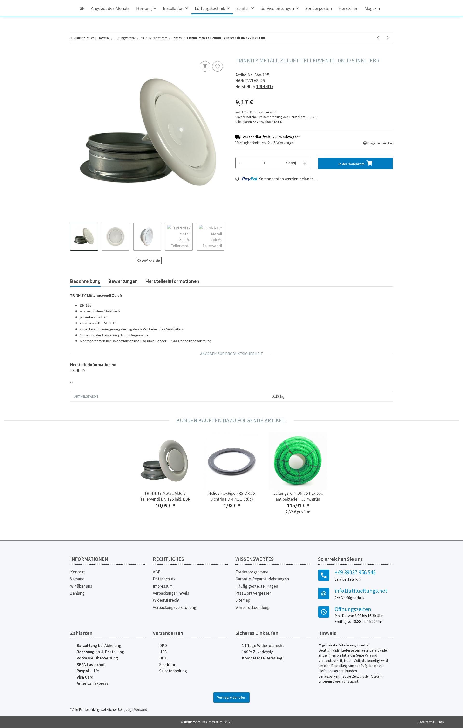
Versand (270, 112)
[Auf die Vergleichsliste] (205, 66)
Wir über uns (81, 586)
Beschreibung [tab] (85, 281)
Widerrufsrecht (166, 600)
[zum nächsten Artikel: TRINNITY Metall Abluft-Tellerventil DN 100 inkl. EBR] (388, 38)
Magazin (372, 8)
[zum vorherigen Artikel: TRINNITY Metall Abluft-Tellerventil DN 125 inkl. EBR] (378, 38)
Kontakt (77, 572)
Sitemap (242, 600)
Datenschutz (164, 579)
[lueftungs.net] (82, 8)
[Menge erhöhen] (305, 163)
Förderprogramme (251, 572)
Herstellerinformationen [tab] (172, 281)
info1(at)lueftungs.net (361, 590)
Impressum (163, 586)
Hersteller (348, 8)
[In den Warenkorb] (74, 54)
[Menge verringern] (241, 163)
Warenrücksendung (252, 607)
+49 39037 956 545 (355, 572)
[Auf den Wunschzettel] (217, 66)
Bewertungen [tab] (123, 281)
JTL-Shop (438, 722)
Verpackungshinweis (171, 593)
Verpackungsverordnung (174, 607)
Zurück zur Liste (84, 38)
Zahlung (77, 593)
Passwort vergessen (253, 593)
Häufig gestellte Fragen (256, 586)
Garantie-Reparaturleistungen (262, 579)
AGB (157, 572)
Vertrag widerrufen (231, 697)
